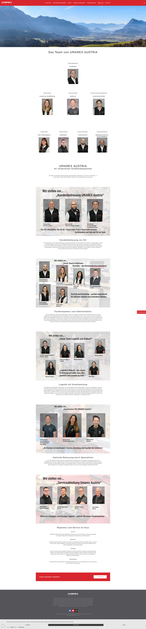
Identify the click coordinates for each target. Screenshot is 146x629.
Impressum (69, 615)
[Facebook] (69, 610)
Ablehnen (27, 624)
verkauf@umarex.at (87, 613)
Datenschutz (74, 615)
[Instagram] (76, 610)
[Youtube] (73, 610)
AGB (78, 615)
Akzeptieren (76, 624)
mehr (124, 624)
